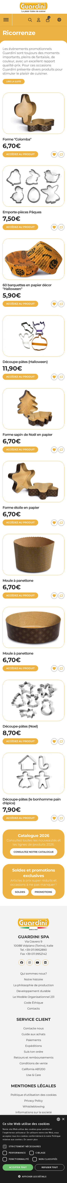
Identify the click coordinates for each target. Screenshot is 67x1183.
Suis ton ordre (33, 1051)
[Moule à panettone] (33, 536)
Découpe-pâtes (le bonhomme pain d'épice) (32, 801)
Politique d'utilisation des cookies (34, 1094)
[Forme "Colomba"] (33, 94)
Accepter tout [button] (18, 1167)
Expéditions (33, 1046)
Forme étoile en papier (21, 508)
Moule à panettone (18, 580)
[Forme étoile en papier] (33, 463)
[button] (48, 19)
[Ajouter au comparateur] (61, 154)
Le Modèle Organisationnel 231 (33, 997)
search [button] (29, 20)
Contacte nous (33, 1028)
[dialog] (33, 1149)
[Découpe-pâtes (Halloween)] (33, 317)
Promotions (43, 892)
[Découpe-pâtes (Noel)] (33, 681)
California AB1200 (33, 1069)
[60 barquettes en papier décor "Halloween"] (33, 240)
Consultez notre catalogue (34, 851)
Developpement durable (33, 991)
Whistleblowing (33, 1106)
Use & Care (33, 1075)
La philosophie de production (33, 985)
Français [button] (59, 19)
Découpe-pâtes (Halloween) (25, 362)
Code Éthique (33, 1002)
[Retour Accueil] (33, 7)
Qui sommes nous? (33, 973)
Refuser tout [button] (50, 1167)
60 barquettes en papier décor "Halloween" (27, 287)
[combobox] (58, 1119)
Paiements (33, 1040)
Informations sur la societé (33, 1112)
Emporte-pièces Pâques (22, 212)
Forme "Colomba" (17, 139)
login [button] (38, 20)
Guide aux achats (33, 1034)
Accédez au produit (20, 154)
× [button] (63, 1119)
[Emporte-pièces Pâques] (33, 167)
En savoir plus (31, 1139)
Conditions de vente (34, 1063)
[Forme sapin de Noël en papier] (33, 390)
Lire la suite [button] (13, 81)
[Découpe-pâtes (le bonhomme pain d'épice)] (33, 754)
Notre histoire (33, 979)
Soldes (20, 892)
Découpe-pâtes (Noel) (20, 726)
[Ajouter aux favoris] (54, 154)
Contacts (33, 1008)
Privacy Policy (33, 1100)
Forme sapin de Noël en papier (27, 435)
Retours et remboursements (33, 1057)
